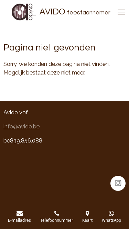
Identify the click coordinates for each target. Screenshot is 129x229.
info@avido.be (21, 126)
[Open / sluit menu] (121, 12)
